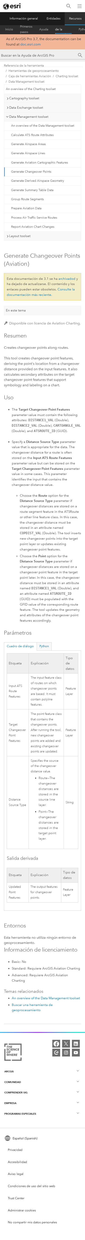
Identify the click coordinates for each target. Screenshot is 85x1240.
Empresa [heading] (10, 1103)
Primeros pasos (26, 29)
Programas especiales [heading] (20, 1113)
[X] (66, 1044)
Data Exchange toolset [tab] (26, 108)
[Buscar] (68, 6)
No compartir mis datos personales (32, 1222)
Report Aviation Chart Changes (32, 227)
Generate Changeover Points (31, 172)
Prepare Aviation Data (26, 208)
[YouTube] (76, 1053)
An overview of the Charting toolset (31, 89)
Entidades (53, 18)
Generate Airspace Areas (28, 144)
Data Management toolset (26, 82)
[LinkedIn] (76, 1044)
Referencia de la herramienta (63, 29)
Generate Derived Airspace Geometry (37, 181)
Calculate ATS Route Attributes (32, 135)
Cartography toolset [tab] (24, 98)
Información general (24, 18)
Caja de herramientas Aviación (29, 76)
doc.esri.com (30, 44)
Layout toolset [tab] (20, 236)
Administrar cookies (22, 1210)
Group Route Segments (27, 199)
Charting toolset (67, 76)
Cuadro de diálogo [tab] (20, 646)
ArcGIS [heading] (9, 1071)
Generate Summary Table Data (32, 190)
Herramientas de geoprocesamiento (33, 71)
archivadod (66, 279)
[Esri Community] (56, 1053)
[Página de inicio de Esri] (12, 6)
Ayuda (43, 29)
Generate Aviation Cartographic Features (39, 162)
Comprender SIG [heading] (15, 1092)
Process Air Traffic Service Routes (34, 217)
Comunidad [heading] (12, 1082)
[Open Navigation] (79, 6)
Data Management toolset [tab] (28, 117)
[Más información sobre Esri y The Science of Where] (13, 1053)
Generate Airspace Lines (28, 153)
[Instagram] (66, 1053)
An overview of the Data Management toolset (42, 126)
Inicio (9, 29)
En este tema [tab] (16, 310)
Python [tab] (44, 646)
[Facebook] (56, 1044)
